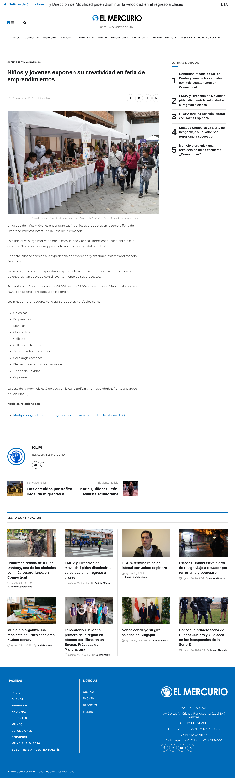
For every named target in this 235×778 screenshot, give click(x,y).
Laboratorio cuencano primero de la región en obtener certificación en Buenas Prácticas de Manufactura (84, 639)
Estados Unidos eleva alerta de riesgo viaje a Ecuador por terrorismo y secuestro (202, 132)
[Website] (42, 464)
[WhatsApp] (156, 98)
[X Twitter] (148, 98)
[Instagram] (173, 748)
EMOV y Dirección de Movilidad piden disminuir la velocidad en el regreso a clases (121, 4)
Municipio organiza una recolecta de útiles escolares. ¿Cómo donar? (200, 150)
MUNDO (88, 711)
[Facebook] (130, 98)
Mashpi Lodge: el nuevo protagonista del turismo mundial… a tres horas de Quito (72, 415)
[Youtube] (181, 748)
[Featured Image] (31, 543)
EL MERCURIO (16, 771)
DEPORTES (90, 705)
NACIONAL (89, 698)
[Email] (139, 98)
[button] (8, 22)
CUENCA (88, 691)
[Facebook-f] (164, 748)
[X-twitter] (190, 748)
